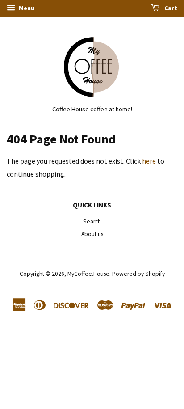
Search (92, 221)
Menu (25, 8)
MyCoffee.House (88, 274)
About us (92, 234)
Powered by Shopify (138, 274)
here (149, 160)
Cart (170, 8)
